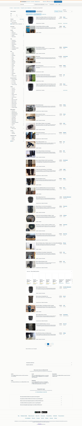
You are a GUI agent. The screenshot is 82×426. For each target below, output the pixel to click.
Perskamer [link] (38, 418)
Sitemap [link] (55, 418)
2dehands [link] (46, 418)
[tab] (56, 11)
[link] (23, 2)
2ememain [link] (51, 418)
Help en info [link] (28, 1)
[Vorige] (46, 344)
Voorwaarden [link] (32, 1)
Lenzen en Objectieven (37, 14)
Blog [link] (18, 415)
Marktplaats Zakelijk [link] (24, 415)
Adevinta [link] (42, 418)
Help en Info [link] (37, 415)
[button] (48, 2)
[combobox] (27, 4)
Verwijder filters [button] (44, 14)
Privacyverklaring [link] (49, 415)
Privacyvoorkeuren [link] (61, 415)
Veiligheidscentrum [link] (37, 1)
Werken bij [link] (33, 418)
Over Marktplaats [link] (27, 418)
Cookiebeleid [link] (55, 415)
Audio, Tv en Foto (29, 14)
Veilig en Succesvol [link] (31, 415)
